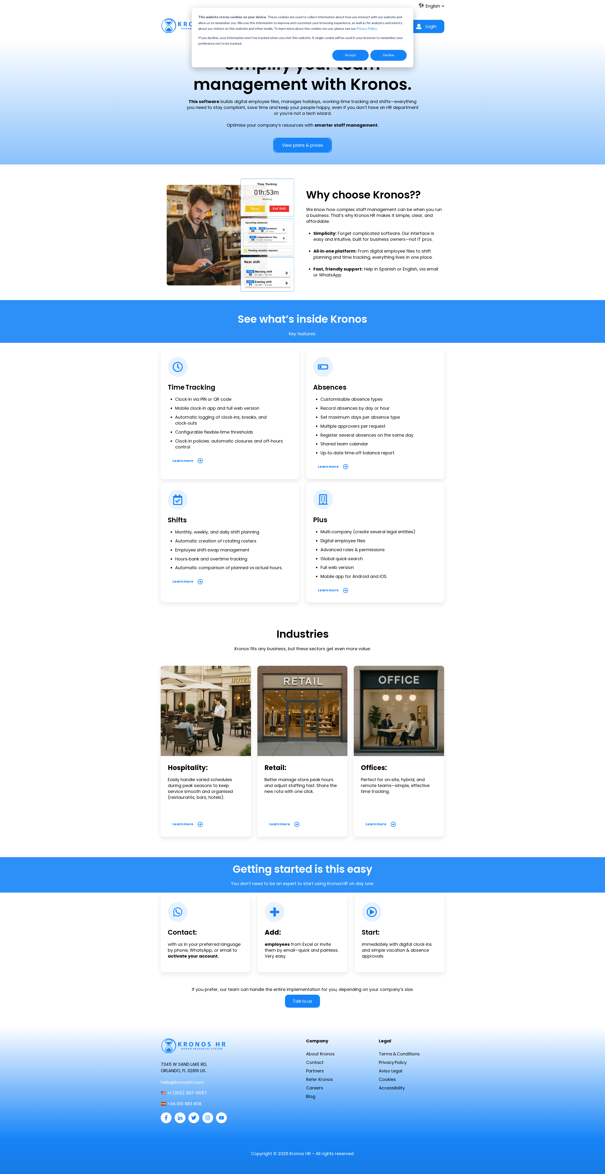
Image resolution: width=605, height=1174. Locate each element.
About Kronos (320, 1054)
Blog (310, 1096)
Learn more (183, 460)
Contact (315, 1062)
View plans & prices (302, 145)
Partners (315, 1071)
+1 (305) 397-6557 (187, 1093)
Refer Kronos (319, 1079)
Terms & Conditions (399, 1054)
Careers (314, 1088)
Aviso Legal (390, 1071)
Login (431, 26)
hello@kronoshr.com (182, 1082)
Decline (388, 55)
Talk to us (302, 1001)
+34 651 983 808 (184, 1104)
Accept (350, 55)
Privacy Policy (366, 28)
